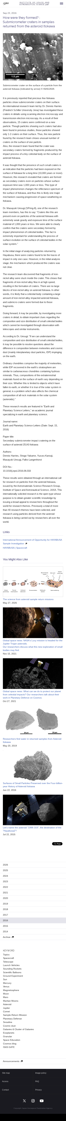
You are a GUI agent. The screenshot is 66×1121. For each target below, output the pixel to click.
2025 (5, 870)
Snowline (7, 1022)
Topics (6, 954)
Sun (5, 979)
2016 (5, 920)
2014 (5, 931)
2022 (5, 887)
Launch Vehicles (11, 965)
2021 (5, 892)
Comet (6, 1011)
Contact (5, 1090)
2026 (5, 864)
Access (5, 1081)
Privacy (38, 1090)
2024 (5, 876)
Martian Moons (10, 1001)
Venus (6, 986)
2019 (5, 903)
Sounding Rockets (12, 968)
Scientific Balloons (12, 972)
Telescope (8, 961)
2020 (5, 898)
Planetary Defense (12, 1018)
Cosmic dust (9, 1026)
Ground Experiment (13, 976)
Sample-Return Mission (15, 1015)
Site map (6, 1073)
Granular (7, 1036)
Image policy (40, 1073)
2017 (5, 915)
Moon (6, 993)
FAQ (37, 1081)
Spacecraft (8, 958)
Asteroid (7, 1004)
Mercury (7, 983)
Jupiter (6, 1008)
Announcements (11, 1061)
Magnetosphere (11, 990)
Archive (6, 937)
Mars (5, 997)
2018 (5, 909)
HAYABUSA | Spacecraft (15, 548)
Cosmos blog (9, 1043)
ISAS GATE (9, 1047)
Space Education (11, 1040)
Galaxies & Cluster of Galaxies (18, 1029)
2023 (5, 881)
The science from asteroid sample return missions (28, 599)
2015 (5, 926)
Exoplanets (8, 1033)
